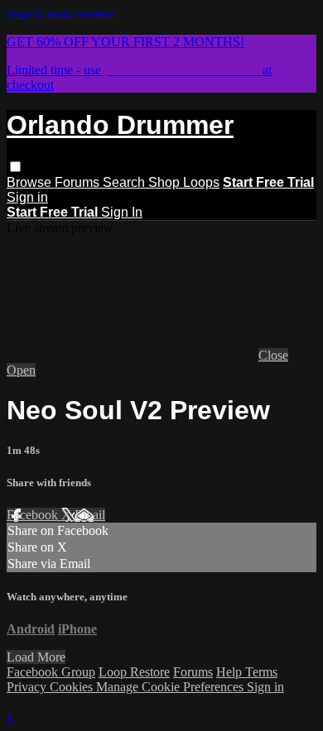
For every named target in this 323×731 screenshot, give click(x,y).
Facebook (34, 515)
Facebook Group (51, 672)
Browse (31, 182)
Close (273, 355)
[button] (15, 166)
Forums (79, 182)
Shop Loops (183, 182)
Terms (261, 672)
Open (21, 370)
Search (125, 182)
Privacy (28, 687)
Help (230, 672)
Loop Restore (134, 672)
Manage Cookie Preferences (171, 687)
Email (90, 515)
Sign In (121, 212)
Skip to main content (60, 14)
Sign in (27, 197)
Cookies (73, 687)
